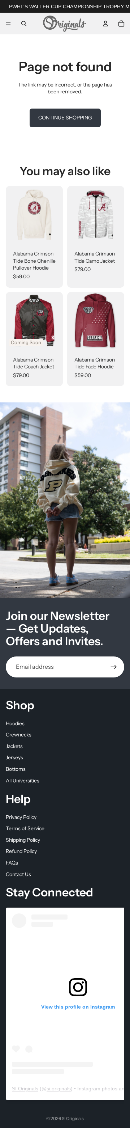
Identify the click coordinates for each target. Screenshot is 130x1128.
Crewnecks (18, 734)
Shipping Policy (23, 840)
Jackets (14, 746)
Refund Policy (21, 851)
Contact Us (18, 874)
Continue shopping (65, 117)
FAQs (12, 862)
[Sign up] (113, 667)
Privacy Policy (21, 817)
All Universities (22, 780)
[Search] (24, 23)
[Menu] (8, 23)
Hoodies (15, 723)
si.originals (59, 1088)
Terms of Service (25, 828)
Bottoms (16, 769)
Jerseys (14, 757)
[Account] (105, 23)
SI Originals (25, 1088)
